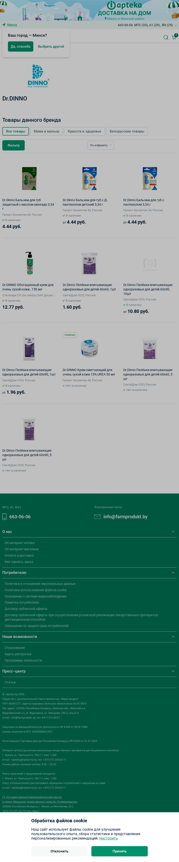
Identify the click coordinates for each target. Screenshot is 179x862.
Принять (120, 851)
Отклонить (59, 851)
